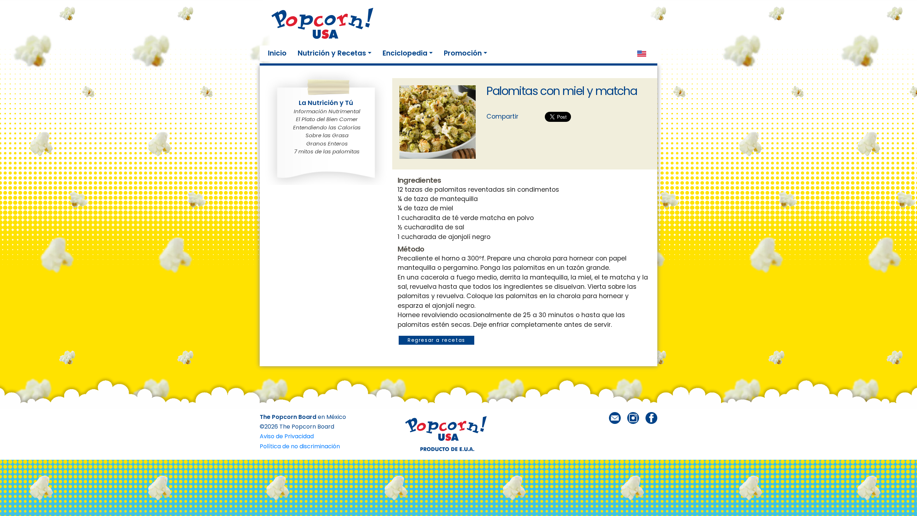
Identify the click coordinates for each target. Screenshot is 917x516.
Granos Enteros (327, 143)
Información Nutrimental (327, 111)
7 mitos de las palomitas (327, 151)
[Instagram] (633, 418)
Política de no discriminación (300, 446)
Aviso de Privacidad (287, 436)
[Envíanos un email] (615, 418)
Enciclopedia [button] (405, 53)
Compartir (502, 116)
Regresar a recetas (436, 340)
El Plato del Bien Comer (327, 119)
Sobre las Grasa (327, 135)
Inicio (278, 53)
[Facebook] (651, 418)
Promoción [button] (463, 53)
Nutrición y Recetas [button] (332, 53)
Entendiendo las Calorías (327, 127)
